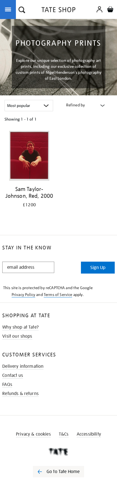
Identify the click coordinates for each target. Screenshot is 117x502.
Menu (9, 9)
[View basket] (110, 10)
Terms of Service (58, 294)
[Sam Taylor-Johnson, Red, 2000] (29, 157)
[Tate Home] (58, 452)
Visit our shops (17, 336)
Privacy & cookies (33, 434)
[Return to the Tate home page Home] (58, 10)
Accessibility (89, 434)
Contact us (12, 375)
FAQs (7, 384)
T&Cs (64, 434)
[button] (22, 10)
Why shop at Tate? (20, 327)
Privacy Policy (23, 294)
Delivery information (22, 366)
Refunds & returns (20, 393)
